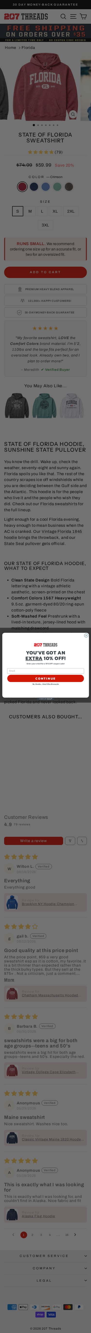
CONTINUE (45, 678)
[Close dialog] (86, 635)
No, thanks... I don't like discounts (45, 684)
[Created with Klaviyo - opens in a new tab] (45, 699)
